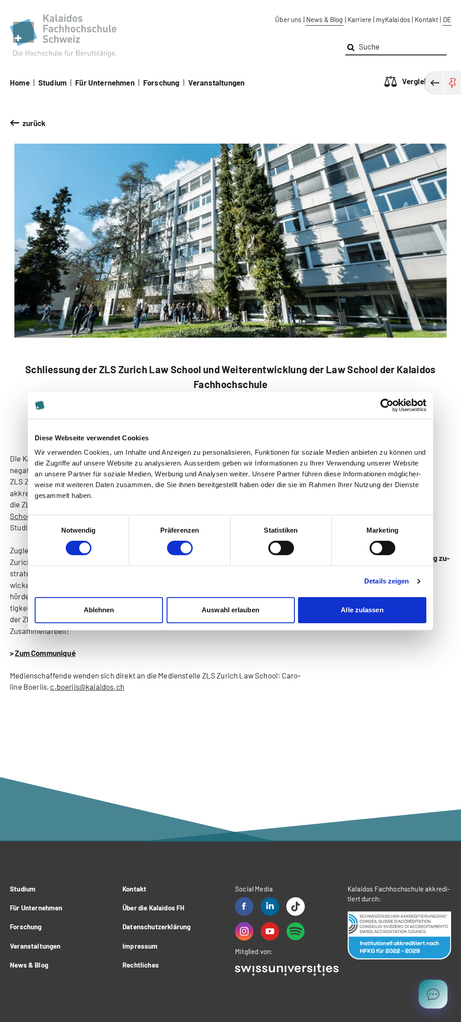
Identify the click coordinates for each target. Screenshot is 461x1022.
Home (20, 82)
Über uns (288, 19)
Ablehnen (99, 610)
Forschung (161, 82)
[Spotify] (295, 931)
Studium (52, 82)
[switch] (180, 548)
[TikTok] (295, 906)
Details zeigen (386, 581)
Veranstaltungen (216, 82)
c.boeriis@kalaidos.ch (87, 686)
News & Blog (324, 19)
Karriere (359, 19)
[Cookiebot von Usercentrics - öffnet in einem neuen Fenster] (387, 405)
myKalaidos (393, 19)
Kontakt (426, 19)
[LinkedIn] (270, 906)
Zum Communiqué (45, 652)
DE (447, 19)
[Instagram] (244, 931)
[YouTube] (270, 931)
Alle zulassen (362, 610)
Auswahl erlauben (230, 610)
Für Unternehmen (105, 82)
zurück (34, 122)
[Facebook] (244, 906)
